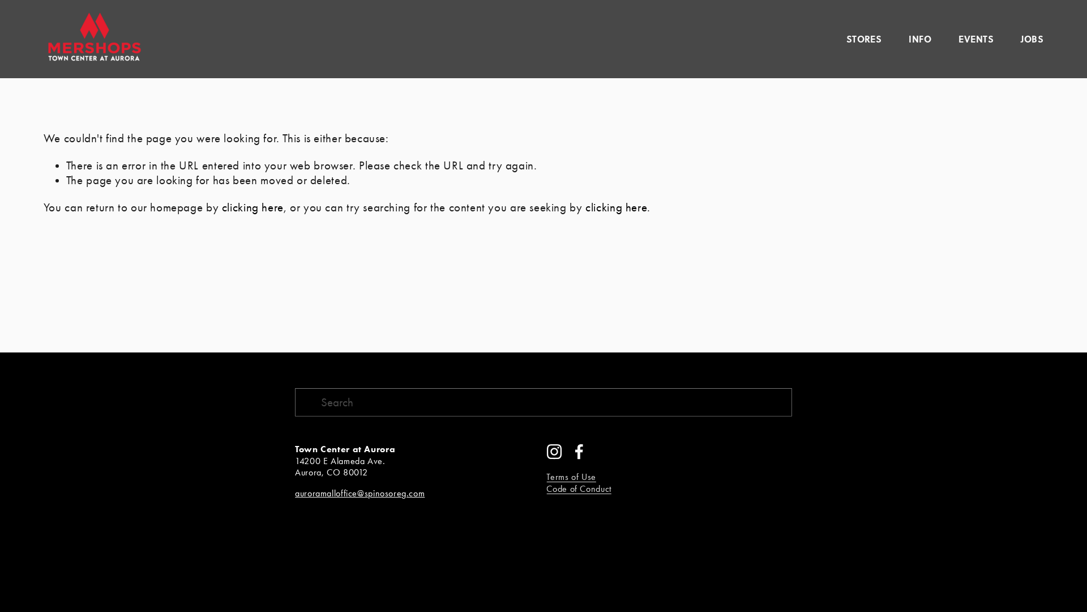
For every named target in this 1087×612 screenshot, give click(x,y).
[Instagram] (554, 452)
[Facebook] (579, 452)
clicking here (253, 207)
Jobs (1032, 38)
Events (976, 38)
